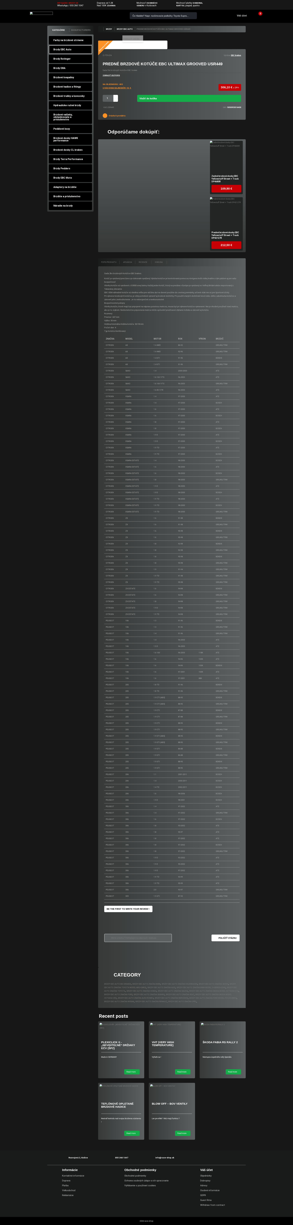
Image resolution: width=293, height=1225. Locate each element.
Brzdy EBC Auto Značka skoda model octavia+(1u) (214, 991)
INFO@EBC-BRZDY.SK (67, 3)
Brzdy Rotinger (62, 58)
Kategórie (58, 30)
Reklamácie (68, 1195)
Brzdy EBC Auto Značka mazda (173, 991)
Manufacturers (80, 30)
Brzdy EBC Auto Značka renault (151, 1001)
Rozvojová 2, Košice (78, 1158)
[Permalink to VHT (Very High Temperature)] (172, 1024)
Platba (65, 1185)
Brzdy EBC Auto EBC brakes (117, 984)
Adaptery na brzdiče (64, 187)
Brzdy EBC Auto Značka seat (180, 994)
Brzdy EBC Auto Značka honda (142, 991)
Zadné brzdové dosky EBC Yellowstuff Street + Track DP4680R (225, 179)
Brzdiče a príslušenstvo (66, 196)
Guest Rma (206, 1200)
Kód (105, 107)
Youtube (289, 5)
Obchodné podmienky (135, 1175)
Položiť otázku (228, 938)
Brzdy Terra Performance (68, 159)
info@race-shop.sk (164, 1158)
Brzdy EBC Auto (62, 49)
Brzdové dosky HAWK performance (65, 139)
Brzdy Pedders (61, 168)
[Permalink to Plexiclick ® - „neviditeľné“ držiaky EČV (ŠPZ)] (121, 1026)
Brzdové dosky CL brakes (68, 149)
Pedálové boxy (61, 128)
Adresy (203, 1185)
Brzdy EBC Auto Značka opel (182, 1001)
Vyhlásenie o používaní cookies (140, 1185)
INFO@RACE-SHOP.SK (108, 15)
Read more (131, 1072)
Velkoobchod (68, 1190)
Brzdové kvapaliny (63, 77)
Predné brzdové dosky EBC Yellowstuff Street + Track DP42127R (225, 235)
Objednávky (206, 1175)
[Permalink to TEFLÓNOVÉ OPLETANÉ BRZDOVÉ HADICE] (121, 1086)
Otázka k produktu (116, 116)
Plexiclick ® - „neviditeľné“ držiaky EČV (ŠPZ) (118, 1045)
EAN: (225, 107)
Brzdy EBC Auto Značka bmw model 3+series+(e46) (201, 987)
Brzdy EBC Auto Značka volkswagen (179, 984)
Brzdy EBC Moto (62, 177)
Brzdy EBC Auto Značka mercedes (171, 998)
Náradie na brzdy (63, 205)
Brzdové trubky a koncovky (69, 96)
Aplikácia (127, 262)
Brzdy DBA (59, 68)
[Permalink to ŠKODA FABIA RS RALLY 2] (222, 1024)
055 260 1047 (76, 5)
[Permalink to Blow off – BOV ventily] (172, 1086)
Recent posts (113, 1016)
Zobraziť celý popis (111, 75)
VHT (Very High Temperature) (163, 1044)
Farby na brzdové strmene (68, 40)
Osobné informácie (210, 1190)
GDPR (203, 1195)
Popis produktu (108, 262)
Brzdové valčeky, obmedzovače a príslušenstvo (62, 117)
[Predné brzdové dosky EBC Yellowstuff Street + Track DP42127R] (226, 213)
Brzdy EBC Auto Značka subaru (149, 994)
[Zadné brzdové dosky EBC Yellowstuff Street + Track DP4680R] (226, 157)
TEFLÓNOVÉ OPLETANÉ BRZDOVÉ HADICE (117, 1105)
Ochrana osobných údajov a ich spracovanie (146, 1180)
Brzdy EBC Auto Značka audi (161, 987)
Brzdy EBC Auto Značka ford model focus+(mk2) (213, 998)
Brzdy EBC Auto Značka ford (118, 994)
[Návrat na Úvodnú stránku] (101, 29)
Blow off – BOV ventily (170, 1103)
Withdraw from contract (212, 1205)
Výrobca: (227, 55)
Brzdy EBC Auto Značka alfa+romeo (136, 998)
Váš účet (242, 15)
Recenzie (143, 262)
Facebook (276, 5)
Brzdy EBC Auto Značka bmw (146, 984)
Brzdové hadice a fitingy (67, 86)
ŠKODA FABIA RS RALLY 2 (220, 1042)
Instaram (282, 5)
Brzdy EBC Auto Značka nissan (119, 1001)
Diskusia (159, 262)
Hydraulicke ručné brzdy (67, 105)
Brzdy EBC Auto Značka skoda (213, 984)
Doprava (66, 1180)
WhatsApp (62, 5)
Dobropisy (205, 1180)
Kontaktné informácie (73, 1175)
